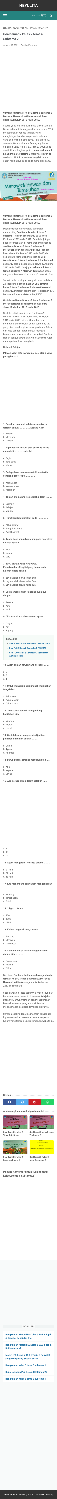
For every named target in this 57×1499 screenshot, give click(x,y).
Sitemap (49, 1494)
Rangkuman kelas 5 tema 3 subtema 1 (25, 1365)
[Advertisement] (28, 79)
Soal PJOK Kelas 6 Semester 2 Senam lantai (29, 643)
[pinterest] (34, 1102)
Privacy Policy (26, 1494)
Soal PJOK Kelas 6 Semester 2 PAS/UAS (27, 648)
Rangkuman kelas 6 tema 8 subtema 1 (25, 1378)
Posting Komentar (29, 45)
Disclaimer (39, 1494)
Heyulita (28, 5)
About (7, 1494)
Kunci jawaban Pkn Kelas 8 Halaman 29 (26, 1372)
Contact (15, 1494)
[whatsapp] (47, 1102)
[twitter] (22, 1102)
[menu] (5, 15)
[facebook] (9, 1102)
